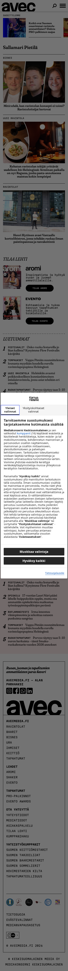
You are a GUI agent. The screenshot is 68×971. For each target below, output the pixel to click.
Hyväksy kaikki (33, 561)
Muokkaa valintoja (34, 552)
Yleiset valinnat (10, 409)
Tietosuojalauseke (54, 573)
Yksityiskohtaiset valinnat (33, 409)
